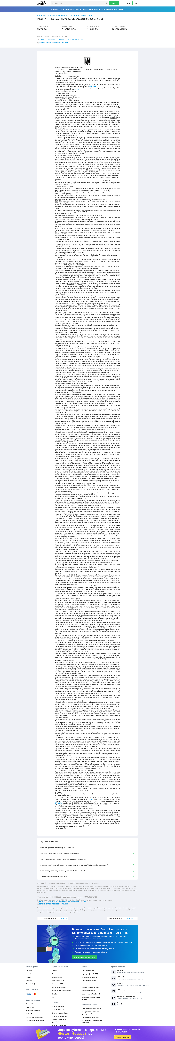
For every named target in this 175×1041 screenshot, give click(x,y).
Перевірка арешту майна (90, 1017)
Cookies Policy (30, 1014)
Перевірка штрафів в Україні (91, 1008)
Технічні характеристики (34, 1017)
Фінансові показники (89, 984)
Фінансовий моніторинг (90, 977)
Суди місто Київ (66, 15)
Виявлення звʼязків (88, 990)
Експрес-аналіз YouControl (91, 994)
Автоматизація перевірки (90, 987)
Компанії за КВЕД (58, 1009)
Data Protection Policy (33, 1010)
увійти (128, 3)
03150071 (77, 90)
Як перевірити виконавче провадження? (90, 1013)
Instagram (29, 980)
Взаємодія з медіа (58, 980)
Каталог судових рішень (52, 15)
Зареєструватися (122, 1037)
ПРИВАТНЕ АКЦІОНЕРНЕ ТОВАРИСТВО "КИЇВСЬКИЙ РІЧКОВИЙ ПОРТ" (62, 39)
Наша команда (57, 977)
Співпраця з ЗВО (57, 984)
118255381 (129, 918)
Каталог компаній (58, 1006)
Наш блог (55, 994)
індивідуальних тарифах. (115, 9)
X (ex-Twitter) (30, 984)
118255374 (63, 918)
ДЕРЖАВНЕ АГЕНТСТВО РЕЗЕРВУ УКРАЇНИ (53, 43)
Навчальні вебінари (59, 987)
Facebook (29, 970)
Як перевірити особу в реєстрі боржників (92, 1022)
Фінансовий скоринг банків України (91, 998)
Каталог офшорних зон (59, 1016)
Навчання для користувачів (61, 990)
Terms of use (30, 1007)
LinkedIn (28, 974)
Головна (40, 15)
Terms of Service (31, 1004)
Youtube (28, 977)
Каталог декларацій (59, 1025)
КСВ (53, 997)
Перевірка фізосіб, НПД (90, 974)
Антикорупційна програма (35, 1020)
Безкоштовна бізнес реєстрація (84, 957)
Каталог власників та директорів (59, 1021)
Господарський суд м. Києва (82, 15)
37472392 (92, 86)
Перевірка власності (89, 980)
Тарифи (54, 970)
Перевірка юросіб (88, 970)
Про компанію (57, 974)
